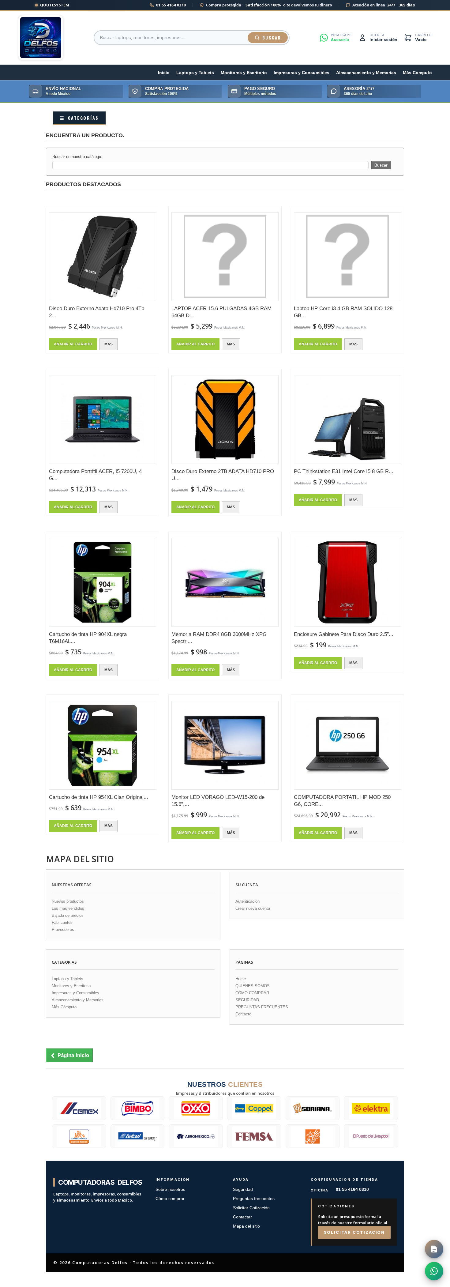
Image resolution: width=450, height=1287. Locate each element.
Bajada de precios (68, 915)
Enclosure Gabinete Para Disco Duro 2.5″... (343, 634)
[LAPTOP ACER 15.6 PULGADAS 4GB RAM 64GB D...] (225, 256)
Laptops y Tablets (195, 72)
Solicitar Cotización (251, 1208)
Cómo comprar (170, 1198)
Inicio (164, 72)
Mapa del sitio (246, 1226)
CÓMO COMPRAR (252, 993)
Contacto (243, 1014)
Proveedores (63, 929)
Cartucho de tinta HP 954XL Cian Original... (98, 797)
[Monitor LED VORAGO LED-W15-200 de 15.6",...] (225, 745)
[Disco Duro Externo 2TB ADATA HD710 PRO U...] (225, 419)
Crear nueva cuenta (252, 908)
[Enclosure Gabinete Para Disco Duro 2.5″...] (347, 582)
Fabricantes (62, 922)
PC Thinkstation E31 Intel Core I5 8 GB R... (343, 471)
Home (240, 979)
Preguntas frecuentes (254, 1198)
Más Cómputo (417, 72)
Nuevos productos (68, 901)
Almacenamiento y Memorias (366, 72)
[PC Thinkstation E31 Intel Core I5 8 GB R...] (347, 419)
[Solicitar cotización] (434, 1249)
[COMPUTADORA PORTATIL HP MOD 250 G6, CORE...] (347, 745)
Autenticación (247, 901)
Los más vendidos (68, 908)
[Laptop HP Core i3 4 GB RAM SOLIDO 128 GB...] (347, 256)
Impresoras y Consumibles (301, 72)
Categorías (79, 118)
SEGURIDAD (247, 1000)
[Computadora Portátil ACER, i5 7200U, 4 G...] (102, 419)
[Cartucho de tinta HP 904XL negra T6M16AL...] (102, 582)
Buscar (271, 38)
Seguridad (243, 1189)
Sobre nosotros (170, 1189)
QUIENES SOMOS (252, 986)
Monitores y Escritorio (244, 72)
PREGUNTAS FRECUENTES (261, 1007)
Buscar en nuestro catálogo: (77, 156)
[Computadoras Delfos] (40, 37)
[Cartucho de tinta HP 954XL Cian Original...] (102, 745)
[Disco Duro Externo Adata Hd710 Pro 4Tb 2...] (102, 256)
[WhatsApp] (434, 1271)
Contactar (242, 1217)
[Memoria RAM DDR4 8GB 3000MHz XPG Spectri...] (225, 582)
